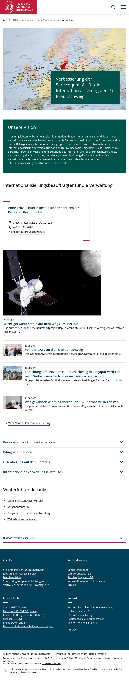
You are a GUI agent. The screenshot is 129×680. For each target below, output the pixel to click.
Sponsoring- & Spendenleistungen (23, 581)
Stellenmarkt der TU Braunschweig (23, 570)
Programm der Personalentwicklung (28, 513)
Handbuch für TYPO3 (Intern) (20, 611)
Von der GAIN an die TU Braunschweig (54, 349)
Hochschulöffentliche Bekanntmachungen (28, 626)
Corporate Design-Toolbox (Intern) (23, 615)
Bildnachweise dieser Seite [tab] (19, 538)
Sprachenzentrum (18, 507)
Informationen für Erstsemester (86, 581)
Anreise (72, 629)
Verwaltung (68, 20)
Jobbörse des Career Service (19, 573)
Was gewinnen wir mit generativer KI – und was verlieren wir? (72, 402)
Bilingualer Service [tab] (17, 452)
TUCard (72, 585)
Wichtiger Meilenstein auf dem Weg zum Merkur (41, 324)
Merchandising (12, 577)
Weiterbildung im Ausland (22, 519)
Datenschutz (79, 654)
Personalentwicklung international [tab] (30, 442)
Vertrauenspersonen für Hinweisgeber (26, 585)
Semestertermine (78, 570)
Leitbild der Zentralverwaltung (25, 500)
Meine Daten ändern (15, 622)
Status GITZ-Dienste (15, 607)
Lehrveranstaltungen (80, 573)
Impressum (63, 654)
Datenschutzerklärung (52, 663)
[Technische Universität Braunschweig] (18, 7)
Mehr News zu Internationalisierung (29, 423)
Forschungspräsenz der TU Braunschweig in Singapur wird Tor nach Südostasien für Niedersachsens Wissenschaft (72, 374)
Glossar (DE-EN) (12, 619)
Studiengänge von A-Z (80, 577)
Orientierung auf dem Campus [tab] (26, 462)
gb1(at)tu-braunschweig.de (29, 231)
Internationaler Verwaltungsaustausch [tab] (33, 472)
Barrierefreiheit (98, 654)
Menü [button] (123, 7)
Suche (113, 7)
